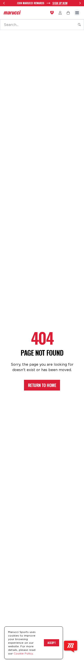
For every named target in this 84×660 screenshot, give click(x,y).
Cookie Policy (23, 653)
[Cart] (68, 13)
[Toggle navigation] (77, 12)
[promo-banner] (42, 3)
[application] (71, 647)
